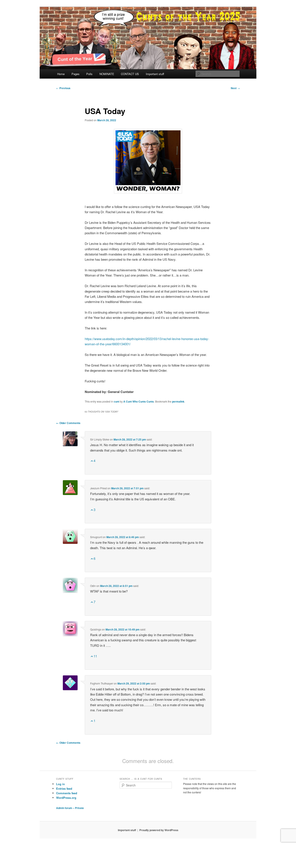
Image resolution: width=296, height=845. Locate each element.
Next (235, 88)
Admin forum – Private (70, 808)
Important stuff (155, 74)
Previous (63, 88)
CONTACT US (130, 74)
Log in (60, 784)
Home (61, 74)
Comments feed (66, 793)
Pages (76, 74)
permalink (178, 401)
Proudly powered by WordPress (158, 830)
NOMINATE (106, 74)
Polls (89, 74)
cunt (116, 401)
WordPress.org (66, 798)
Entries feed (64, 788)
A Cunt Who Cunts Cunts (138, 401)
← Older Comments (68, 423)
